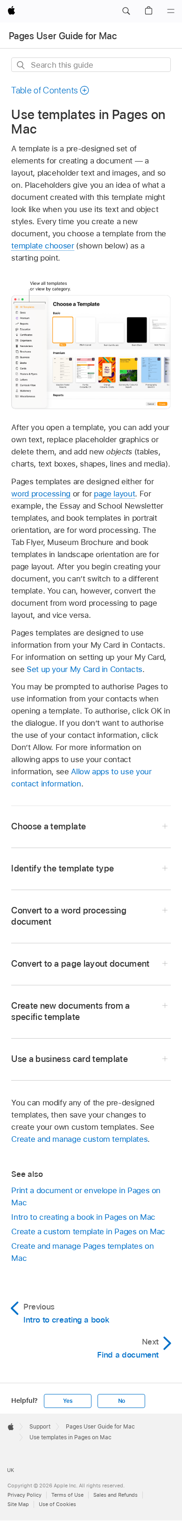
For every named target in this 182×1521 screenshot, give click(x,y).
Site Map (18, 1504)
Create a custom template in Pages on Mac (88, 1231)
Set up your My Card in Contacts (84, 669)
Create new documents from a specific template (70, 1011)
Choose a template (48, 826)
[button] (126, 11)
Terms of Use (67, 1495)
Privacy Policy (24, 1495)
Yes (67, 1401)
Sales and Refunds (115, 1495)
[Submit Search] (21, 65)
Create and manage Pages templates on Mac (82, 1252)
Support (39, 1426)
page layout (114, 493)
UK (10, 1470)
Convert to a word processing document (68, 916)
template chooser (42, 245)
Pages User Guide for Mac (63, 36)
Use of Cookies (57, 1504)
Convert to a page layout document (80, 963)
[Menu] (171, 11)
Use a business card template (69, 1059)
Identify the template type (62, 868)
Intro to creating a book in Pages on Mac (83, 1217)
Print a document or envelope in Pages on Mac (86, 1196)
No (122, 1401)
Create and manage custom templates (79, 1139)
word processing (40, 493)
